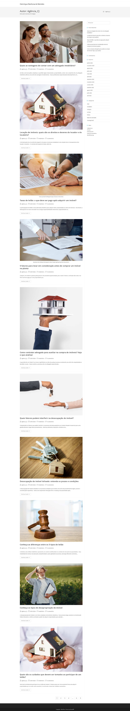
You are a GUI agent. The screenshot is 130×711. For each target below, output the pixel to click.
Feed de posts (90, 131)
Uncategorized (90, 120)
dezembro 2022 (90, 79)
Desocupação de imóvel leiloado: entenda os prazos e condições (49, 481)
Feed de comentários (92, 133)
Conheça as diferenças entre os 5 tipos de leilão (41, 544)
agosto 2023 (90, 68)
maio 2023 (89, 74)
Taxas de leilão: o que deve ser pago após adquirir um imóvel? (48, 200)
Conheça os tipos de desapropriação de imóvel (41, 607)
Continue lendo (26, 79)
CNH (88, 104)
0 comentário (50, 69)
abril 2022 (89, 95)
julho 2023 (89, 71)
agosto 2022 (90, 90)
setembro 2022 (90, 87)
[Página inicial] (103, 11)
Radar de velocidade (91, 117)
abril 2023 (89, 76)
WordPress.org (90, 135)
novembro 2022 (90, 82)
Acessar (89, 130)
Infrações (89, 109)
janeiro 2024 (90, 63)
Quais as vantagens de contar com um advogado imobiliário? (47, 65)
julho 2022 (89, 93)
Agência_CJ (107, 11)
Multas (88, 115)
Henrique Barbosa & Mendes (32, 4)
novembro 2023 (90, 65)
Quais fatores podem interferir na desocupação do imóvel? (47, 418)
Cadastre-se (89, 128)
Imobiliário (41, 69)
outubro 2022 (90, 84)
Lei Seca (89, 112)
